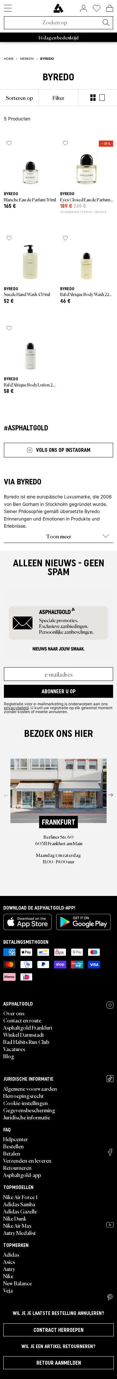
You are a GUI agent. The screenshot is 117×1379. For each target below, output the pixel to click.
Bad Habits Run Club (26, 1041)
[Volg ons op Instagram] (110, 1005)
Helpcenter (15, 1138)
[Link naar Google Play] (83, 922)
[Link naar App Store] (27, 922)
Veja (8, 1290)
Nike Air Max (17, 1225)
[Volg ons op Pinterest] (110, 1297)
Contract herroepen (58, 1330)
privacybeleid (16, 707)
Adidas (11, 1254)
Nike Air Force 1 (20, 1196)
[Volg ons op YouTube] (110, 1224)
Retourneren (17, 1167)
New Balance (17, 1283)
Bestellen (13, 1146)
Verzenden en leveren (27, 1160)
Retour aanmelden (58, 1363)
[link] (58, 8)
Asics (9, 1261)
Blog (8, 1056)
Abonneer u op (59, 691)
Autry (9, 1268)
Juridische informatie (26, 1117)
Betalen (11, 1153)
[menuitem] (19, 97)
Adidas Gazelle (20, 1211)
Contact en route (22, 1020)
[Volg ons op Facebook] (110, 1152)
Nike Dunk (14, 1218)
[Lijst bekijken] (102, 97)
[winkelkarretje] (109, 8)
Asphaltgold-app (22, 1174)
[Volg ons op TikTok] (110, 1078)
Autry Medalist (19, 1232)
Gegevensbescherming (29, 1110)
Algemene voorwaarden (30, 1088)
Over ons (13, 1013)
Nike (8, 1275)
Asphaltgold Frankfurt (27, 1027)
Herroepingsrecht (23, 1095)
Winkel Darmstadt (23, 1034)
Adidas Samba (19, 1204)
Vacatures (14, 1048)
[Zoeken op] (105, 23)
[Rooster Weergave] (93, 97)
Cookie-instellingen (25, 1102)
